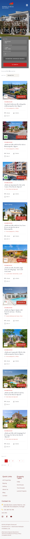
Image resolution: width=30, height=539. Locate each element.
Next (22, 460)
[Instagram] (2, 516)
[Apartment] (15, 41)
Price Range (8, 45)
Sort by (3, 75)
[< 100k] (15, 47)
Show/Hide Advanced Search (15, 58)
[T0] (15, 53)
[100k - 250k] (15, 49)
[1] (15, 55)
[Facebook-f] (7, 516)
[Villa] (15, 42)
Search (16, 64)
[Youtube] (11, 516)
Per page (3, 465)
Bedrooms (8, 51)
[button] (27, 5)
